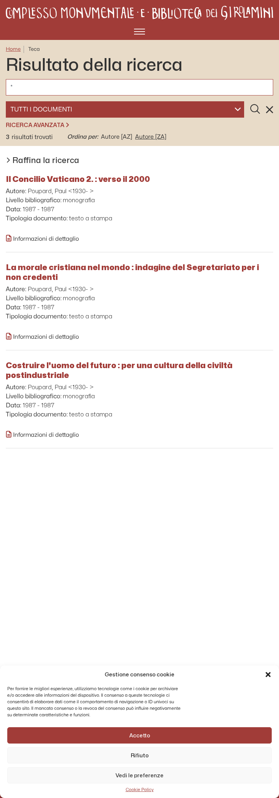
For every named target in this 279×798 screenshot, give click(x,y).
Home (13, 49)
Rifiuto (140, 755)
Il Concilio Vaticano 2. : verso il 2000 (78, 179)
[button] (268, 674)
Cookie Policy (140, 789)
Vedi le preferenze (139, 775)
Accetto (139, 735)
